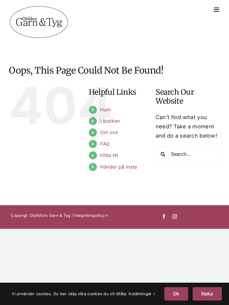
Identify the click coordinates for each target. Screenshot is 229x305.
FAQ (104, 144)
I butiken (110, 121)
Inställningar (141, 293)
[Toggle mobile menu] (217, 10)
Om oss (109, 132)
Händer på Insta (118, 167)
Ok (176, 294)
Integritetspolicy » (91, 215)
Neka (207, 294)
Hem (105, 110)
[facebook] (164, 216)
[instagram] (174, 216)
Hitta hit (109, 155)
